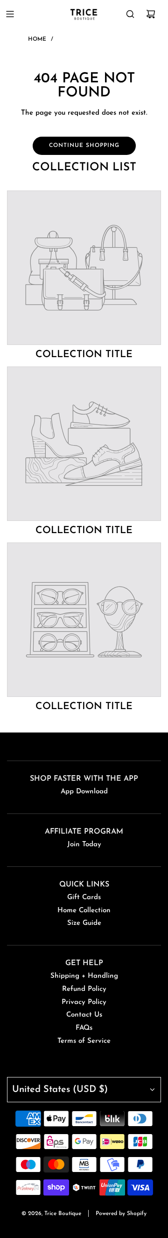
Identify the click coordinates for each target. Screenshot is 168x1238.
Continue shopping (84, 145)
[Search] (130, 14)
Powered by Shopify (121, 1213)
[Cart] (150, 14)
